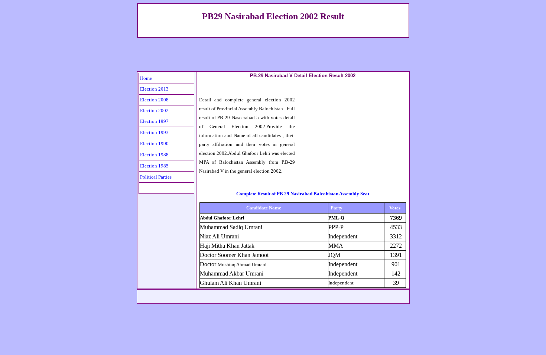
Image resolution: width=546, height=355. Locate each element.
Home (146, 78)
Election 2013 (154, 89)
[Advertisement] (273, 54)
